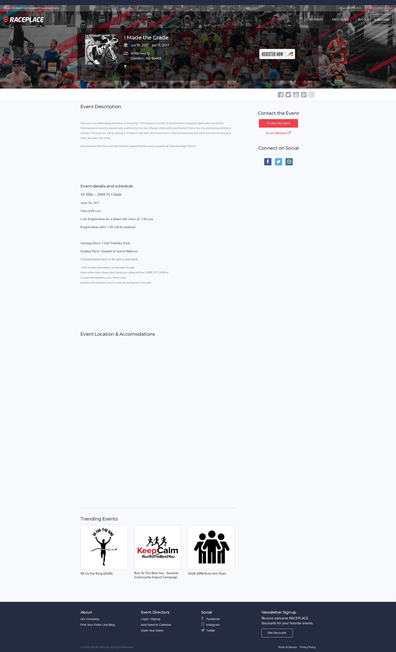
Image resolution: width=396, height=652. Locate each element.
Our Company (89, 619)
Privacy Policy (308, 647)
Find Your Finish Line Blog (97, 625)
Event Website (277, 133)
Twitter (210, 630)
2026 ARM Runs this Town (207, 573)
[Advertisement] (157, 308)
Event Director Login (381, 8)
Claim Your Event (152, 630)
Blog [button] (362, 19)
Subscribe (382, 19)
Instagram (213, 625)
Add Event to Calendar (156, 625)
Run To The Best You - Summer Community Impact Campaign (156, 575)
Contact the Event (278, 123)
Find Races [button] (315, 19)
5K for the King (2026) (96, 573)
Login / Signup (150, 619)
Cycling (136, 66)
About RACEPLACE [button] (350, 8)
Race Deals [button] (340, 19)
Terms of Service (287, 647)
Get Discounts (277, 633)
